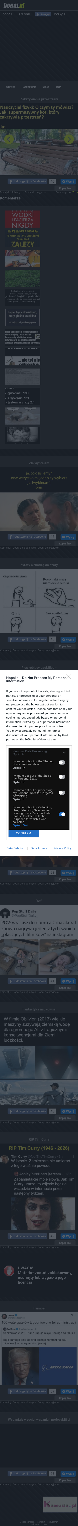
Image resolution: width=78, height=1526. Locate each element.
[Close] (70, 678)
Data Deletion (15, 848)
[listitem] (39, 753)
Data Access (39, 848)
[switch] (62, 762)
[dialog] (39, 763)
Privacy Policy (62, 848)
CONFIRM (23, 833)
